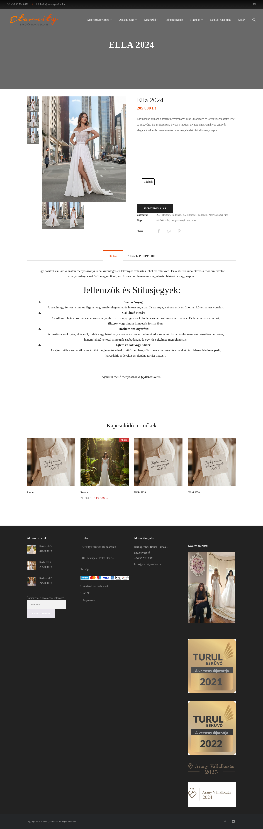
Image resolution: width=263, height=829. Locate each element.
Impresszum (89, 600)
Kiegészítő (150, 19)
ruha (193, 220)
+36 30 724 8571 (19, 4)
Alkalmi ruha (126, 19)
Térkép (85, 569)
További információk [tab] (141, 256)
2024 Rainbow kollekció (169, 215)
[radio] (148, 182)
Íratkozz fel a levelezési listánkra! (45, 597)
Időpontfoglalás (174, 19)
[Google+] (169, 231)
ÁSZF (86, 593)
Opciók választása (117, 502)
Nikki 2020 (194, 492)
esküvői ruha (163, 220)
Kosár (241, 19)
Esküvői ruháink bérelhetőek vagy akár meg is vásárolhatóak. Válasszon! (148, 174)
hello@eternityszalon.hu (52, 4)
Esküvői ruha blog (220, 19)
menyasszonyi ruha (180, 220)
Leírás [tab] (113, 256)
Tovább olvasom (65, 498)
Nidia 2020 (140, 492)
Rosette (84, 492)
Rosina (30, 492)
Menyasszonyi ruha (98, 19)
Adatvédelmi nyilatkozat (95, 586)
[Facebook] (158, 231)
